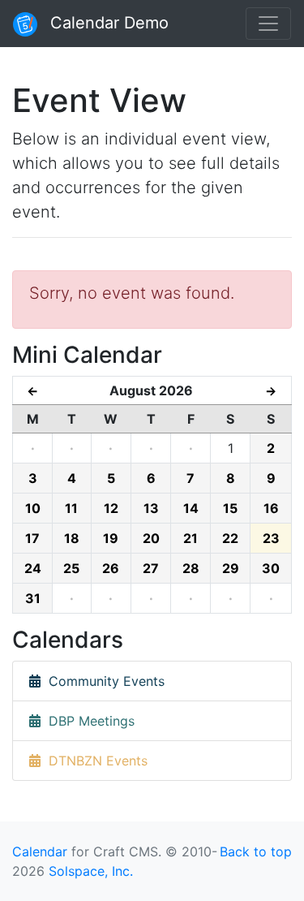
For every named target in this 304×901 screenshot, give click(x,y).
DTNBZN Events (94, 760)
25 (71, 568)
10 (33, 508)
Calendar (39, 851)
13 (151, 508)
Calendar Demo (107, 22)
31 (33, 598)
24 (32, 568)
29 (230, 568)
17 (32, 538)
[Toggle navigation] (268, 23)
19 (110, 538)
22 (230, 538)
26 (110, 568)
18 (71, 538)
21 (190, 538)
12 (111, 508)
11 (71, 508)
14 (191, 508)
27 (151, 568)
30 (271, 568)
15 (230, 508)
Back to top (256, 851)
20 (151, 538)
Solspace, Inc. (91, 871)
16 (271, 508)
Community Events (103, 681)
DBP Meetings (88, 721)
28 (190, 568)
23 (271, 538)
